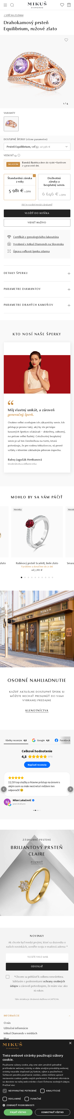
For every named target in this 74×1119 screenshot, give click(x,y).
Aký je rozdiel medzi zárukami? (37, 205)
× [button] (70, 1043)
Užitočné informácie (16, 1028)
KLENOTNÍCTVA (37, 711)
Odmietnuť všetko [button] (52, 1112)
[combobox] (37, 147)
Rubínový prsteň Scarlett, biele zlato (37, 563)
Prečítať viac (9, 1085)
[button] (4, 789)
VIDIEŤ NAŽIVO (37, 223)
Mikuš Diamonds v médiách (20, 1033)
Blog (6, 1038)
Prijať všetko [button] (18, 1112)
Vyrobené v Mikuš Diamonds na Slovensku (38, 244)
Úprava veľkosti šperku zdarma (31, 251)
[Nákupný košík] (68, 5)
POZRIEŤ (37, 862)
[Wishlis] (62, 5)
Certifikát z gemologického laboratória (36, 237)
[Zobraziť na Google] (7, 802)
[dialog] (37, 1079)
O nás (7, 1023)
